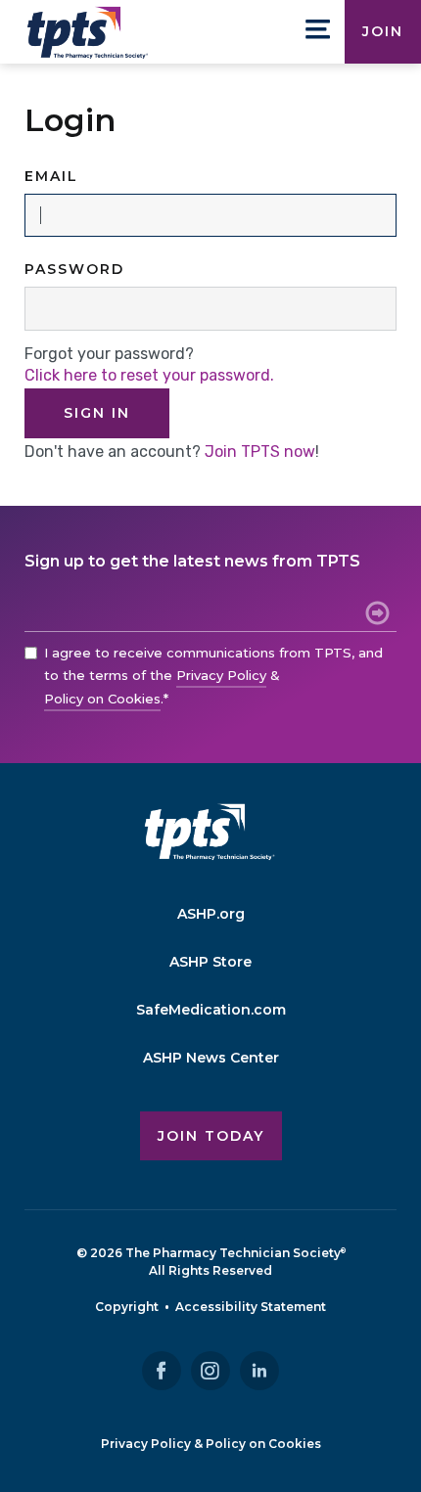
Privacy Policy (221, 675)
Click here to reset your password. (149, 375)
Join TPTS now (260, 451)
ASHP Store (210, 962)
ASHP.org (211, 914)
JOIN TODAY (211, 1136)
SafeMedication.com (211, 1009)
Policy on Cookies (102, 698)
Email (51, 176)
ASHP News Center (211, 1057)
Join (382, 31)
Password (74, 269)
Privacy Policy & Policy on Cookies (211, 1443)
